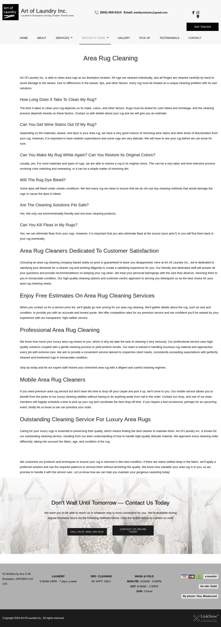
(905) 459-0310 (111, 12)
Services (62, 38)
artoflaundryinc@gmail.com (150, 12)
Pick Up (144, 38)
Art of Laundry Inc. (44, 11)
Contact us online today (133, 530)
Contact (194, 38)
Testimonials (169, 38)
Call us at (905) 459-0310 (87, 531)
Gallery (124, 38)
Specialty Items (93, 38)
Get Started (202, 26)
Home (24, 38)
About (41, 38)
